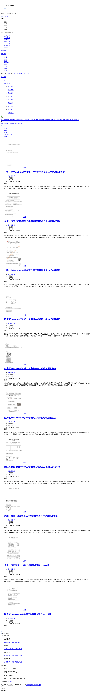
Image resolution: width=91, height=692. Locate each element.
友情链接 (13, 655)
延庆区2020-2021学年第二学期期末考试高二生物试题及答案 (32, 221)
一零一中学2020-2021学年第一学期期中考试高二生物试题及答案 (34, 172)
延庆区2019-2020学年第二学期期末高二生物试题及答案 (30, 368)
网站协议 (7, 642)
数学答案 (7, 45)
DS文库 (10, 681)
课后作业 (25, 120)
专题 (5, 61)
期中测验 (43, 120)
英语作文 (7, 47)
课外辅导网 (11, 176)
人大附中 (7, 38)
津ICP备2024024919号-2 (33, 685)
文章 (5, 66)
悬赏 (5, 64)
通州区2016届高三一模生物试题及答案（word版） (28, 565)
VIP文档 (6, 63)
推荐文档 (7, 136)
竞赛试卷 (64, 120)
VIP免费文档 (8, 134)
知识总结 (70, 120)
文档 (5, 59)
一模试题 (7, 41)
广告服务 (7, 655)
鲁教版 (15, 123)
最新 (5, 128)
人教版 (11, 123)
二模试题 (7, 43)
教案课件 (7, 120)
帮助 (5, 70)
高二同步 (19, 73)
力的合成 (7, 36)
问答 (5, 68)
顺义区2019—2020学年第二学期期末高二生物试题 (27, 614)
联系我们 (19, 642)
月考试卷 (37, 120)
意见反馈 (13, 642)
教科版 (6, 123)
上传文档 (3, 50)
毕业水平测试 (56, 120)
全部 (2, 120)
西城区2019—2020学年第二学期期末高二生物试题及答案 (31, 516)
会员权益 (13, 662)
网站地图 (19, 662)
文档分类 (3, 54)
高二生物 (26, 73)
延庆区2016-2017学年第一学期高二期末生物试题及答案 (30, 418)
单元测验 (31, 120)
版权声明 (13, 649)
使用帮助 (7, 662)
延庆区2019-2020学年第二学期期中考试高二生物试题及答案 (32, 319)
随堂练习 (19, 120)
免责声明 (7, 649)
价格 (5, 132)
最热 (5, 130)
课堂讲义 (13, 120)
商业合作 (19, 655)
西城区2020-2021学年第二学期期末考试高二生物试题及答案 (32, 467)
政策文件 (76, 120)
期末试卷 (49, 120)
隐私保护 (19, 649)
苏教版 (20, 123)
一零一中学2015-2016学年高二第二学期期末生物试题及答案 (32, 270)
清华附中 (7, 40)
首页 (5, 57)
